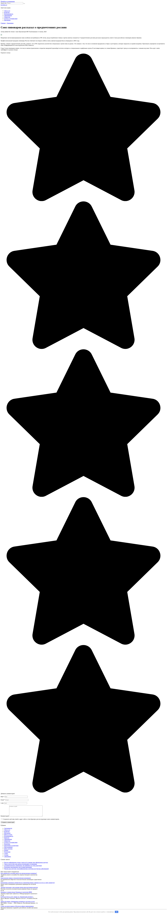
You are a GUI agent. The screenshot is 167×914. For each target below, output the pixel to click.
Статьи (6, 855)
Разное (6, 850)
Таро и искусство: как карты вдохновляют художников (20, 864)
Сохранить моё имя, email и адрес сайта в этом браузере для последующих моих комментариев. (31, 819)
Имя (2, 796)
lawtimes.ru (4, 5)
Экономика (7, 856)
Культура (6, 12)
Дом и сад (7, 11)
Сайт (2, 803)
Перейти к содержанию (8, 1)
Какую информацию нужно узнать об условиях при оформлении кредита (26, 862)
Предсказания (8, 847)
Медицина (7, 20)
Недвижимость (8, 14)
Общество (7, 17)
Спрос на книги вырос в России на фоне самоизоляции (17, 906)
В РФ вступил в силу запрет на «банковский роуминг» (17, 897)
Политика (7, 844)
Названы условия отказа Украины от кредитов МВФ (16, 892)
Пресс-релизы (8, 848)
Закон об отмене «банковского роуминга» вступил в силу (18, 901)
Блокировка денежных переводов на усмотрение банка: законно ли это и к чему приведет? (28, 882)
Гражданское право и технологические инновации (16, 878)
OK (116, 912)
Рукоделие (7, 852)
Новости (6, 837)
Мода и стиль (8, 834)
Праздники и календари (11, 845)
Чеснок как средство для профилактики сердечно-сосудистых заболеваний (26, 868)
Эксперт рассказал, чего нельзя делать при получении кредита (19, 887)
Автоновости (8, 828)
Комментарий (5, 816)
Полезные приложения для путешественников (18, 867)
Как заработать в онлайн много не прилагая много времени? (19, 873)
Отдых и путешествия (10, 18)
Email (3, 800)
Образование (8, 15)
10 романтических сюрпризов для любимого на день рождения (23, 865)
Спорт (6, 853)
